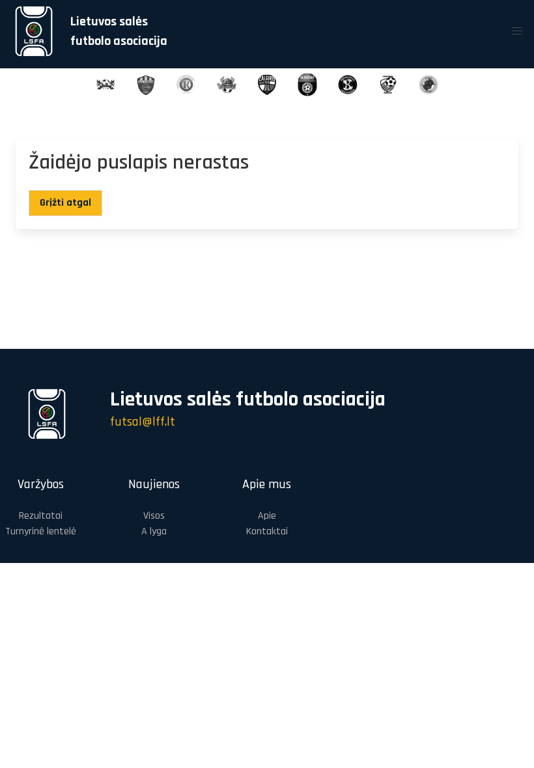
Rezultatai (41, 516)
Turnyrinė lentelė (40, 531)
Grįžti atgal (65, 203)
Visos (154, 516)
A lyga (154, 531)
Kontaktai (267, 531)
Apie (267, 516)
